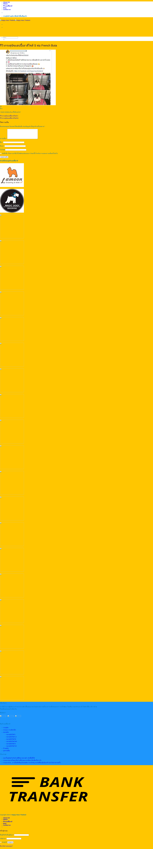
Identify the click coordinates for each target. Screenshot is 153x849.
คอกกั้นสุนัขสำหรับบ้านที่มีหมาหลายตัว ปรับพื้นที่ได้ (19, 758)
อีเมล (2, 146)
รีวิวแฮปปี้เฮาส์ (7, 6)
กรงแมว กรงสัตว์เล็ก (9, 730)
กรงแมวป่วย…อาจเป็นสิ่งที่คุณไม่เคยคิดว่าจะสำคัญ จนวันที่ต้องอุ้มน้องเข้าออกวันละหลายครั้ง (32, 762)
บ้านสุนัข (6, 748)
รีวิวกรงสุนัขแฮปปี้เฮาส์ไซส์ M (9, 118)
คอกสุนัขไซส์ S (11, 743)
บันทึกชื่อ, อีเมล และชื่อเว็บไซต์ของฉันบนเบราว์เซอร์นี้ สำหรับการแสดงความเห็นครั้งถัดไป (30, 153)
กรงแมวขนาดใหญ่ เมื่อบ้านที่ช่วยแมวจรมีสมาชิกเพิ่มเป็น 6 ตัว (22, 760)
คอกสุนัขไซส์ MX (11, 741)
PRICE (5, 4)
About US (6, 2)
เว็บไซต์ (2, 149)
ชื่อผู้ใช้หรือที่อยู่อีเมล (7, 835)
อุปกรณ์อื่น (6, 750)
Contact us (7, 9)
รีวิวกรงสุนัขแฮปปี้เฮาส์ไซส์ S (9, 116)
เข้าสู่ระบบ (10, 842)
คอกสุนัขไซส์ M (11, 739)
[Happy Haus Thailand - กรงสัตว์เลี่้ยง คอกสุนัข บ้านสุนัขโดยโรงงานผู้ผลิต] (15, 20)
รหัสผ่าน (3, 838)
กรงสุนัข (5, 727)
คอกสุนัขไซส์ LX (11, 737)
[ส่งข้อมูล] (3, 39)
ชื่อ (1, 142)
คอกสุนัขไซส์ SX (11, 746)
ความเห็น (3, 138)
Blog (4, 8)
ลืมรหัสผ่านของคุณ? (6, 846)
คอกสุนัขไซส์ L (11, 734)
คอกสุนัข (6, 732)
